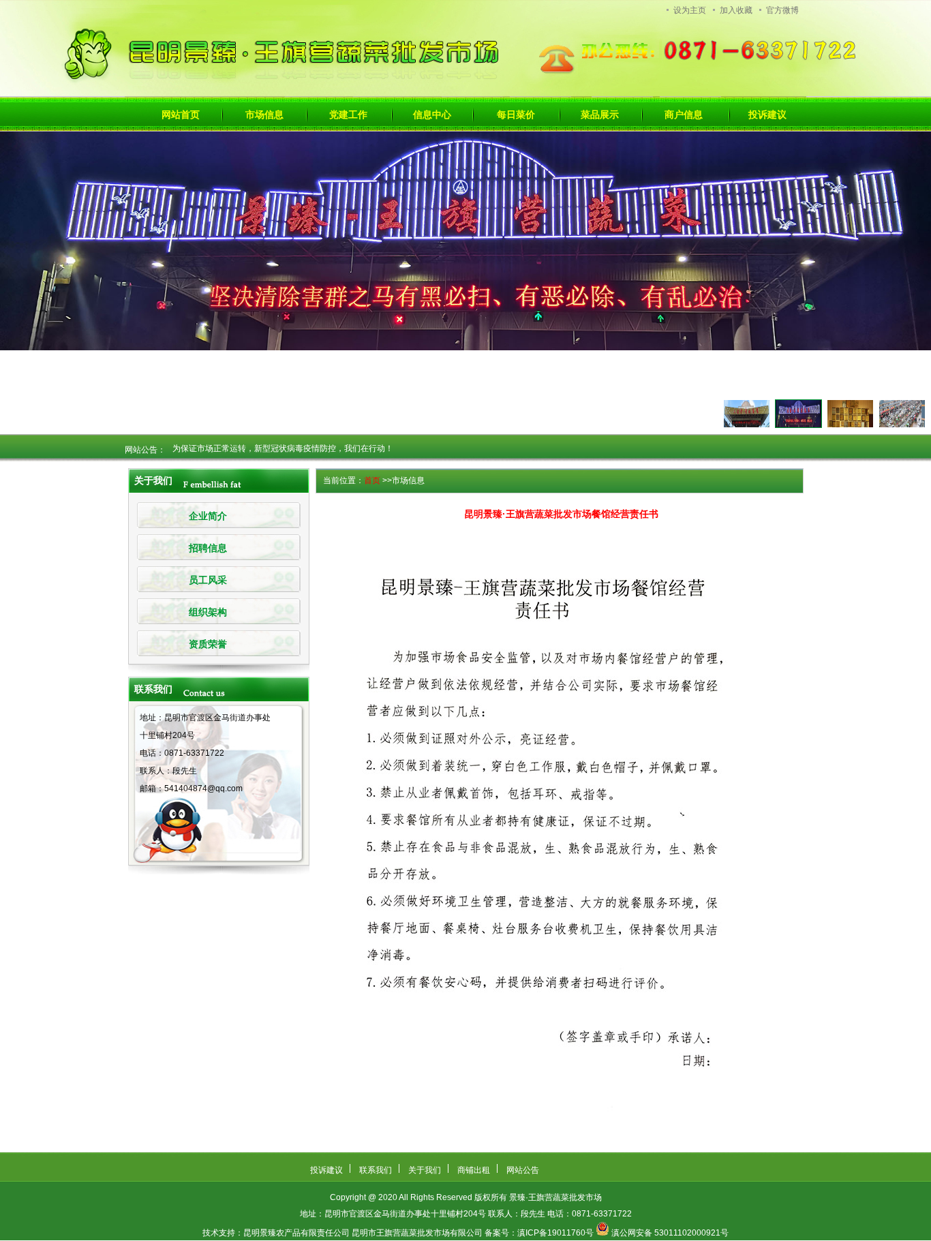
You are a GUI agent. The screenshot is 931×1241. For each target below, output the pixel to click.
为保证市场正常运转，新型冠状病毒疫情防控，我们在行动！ (282, 441)
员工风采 (208, 580)
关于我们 (424, 1170)
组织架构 (208, 612)
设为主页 (689, 10)
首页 (372, 480)
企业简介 (208, 516)
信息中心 (432, 114)
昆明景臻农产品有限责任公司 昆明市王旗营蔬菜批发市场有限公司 (363, 1233)
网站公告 (522, 1170)
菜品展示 (600, 114)
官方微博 (782, 10)
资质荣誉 (208, 644)
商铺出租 (473, 1170)
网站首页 (181, 114)
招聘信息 (208, 548)
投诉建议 (767, 114)
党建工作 (348, 114)
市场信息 (264, 114)
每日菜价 (516, 114)
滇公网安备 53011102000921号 (670, 1233)
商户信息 (684, 114)
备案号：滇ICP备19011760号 (539, 1233)
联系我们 (375, 1170)
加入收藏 (736, 10)
